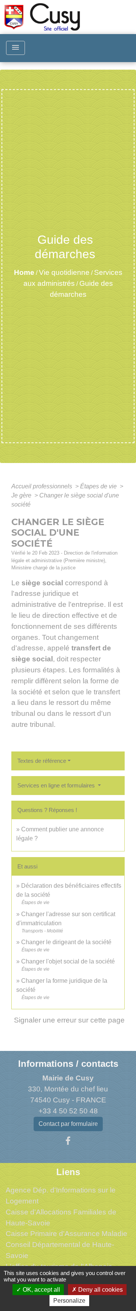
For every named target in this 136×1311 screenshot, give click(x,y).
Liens (68, 1172)
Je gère (22, 495)
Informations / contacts (68, 1063)
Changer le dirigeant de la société (66, 942)
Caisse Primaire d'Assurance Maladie (66, 1234)
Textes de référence (41, 761)
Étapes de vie (99, 486)
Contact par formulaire (68, 1124)
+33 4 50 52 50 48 (68, 1111)
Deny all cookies (100, 1289)
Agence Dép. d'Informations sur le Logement (61, 1195)
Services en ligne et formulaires (56, 785)
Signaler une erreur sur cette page (69, 1020)
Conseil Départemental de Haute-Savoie (60, 1250)
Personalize (69, 1300)
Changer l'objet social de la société (68, 961)
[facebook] (68, 1141)
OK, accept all (40, 1289)
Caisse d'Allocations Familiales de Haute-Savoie (61, 1217)
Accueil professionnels (42, 486)
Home (24, 272)
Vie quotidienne (64, 272)
